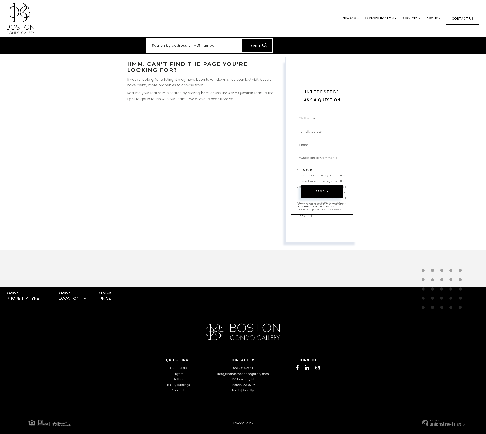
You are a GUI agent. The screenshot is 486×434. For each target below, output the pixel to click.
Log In (236, 390)
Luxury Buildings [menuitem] (178, 385)
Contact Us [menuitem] (462, 18)
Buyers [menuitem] (178, 374)
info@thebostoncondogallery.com (243, 374)
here (205, 93)
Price (105, 298)
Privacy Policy (304, 215)
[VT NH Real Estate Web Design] (391, 423)
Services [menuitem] (410, 18)
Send (320, 191)
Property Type (23, 298)
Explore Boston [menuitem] (379, 18)
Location (69, 298)
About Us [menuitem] (178, 390)
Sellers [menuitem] (178, 379)
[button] (257, 45)
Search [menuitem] (349, 18)
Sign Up (248, 390)
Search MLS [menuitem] (178, 368)
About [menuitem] (432, 18)
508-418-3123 (243, 368)
